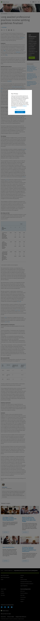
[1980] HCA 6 (12, 89)
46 (25, 149)
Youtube (12, 607)
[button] (1, 30)
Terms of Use (3, 616)
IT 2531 (15, 86)
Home (2, 570)
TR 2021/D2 (18, 52)
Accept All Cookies (20, 112)
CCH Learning (22, 597)
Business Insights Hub (8, 570)
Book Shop (22, 595)
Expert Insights (3, 589)
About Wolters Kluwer (5, 575)
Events (2, 579)
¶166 (6, 54)
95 (17, 301)
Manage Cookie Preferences (20, 109)
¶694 (5, 50)
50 (22, 176)
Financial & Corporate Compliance (26, 583)
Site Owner (3, 595)
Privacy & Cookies (10, 616)
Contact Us (22, 599)
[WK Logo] (5, 610)
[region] (20, 102)
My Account (22, 591)
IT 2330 (20, 86)
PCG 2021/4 (22, 37)
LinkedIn (8, 607)
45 (22, 149)
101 (16, 310)
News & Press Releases (5, 577)
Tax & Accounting (23, 579)
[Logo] (5, 2)
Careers (2, 591)
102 (19, 310)
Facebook (1, 607)
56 (8, 179)
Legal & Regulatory (23, 585)
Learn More (31, 57)
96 (20, 301)
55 (5, 179)
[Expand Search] (31, 2)
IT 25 (18, 86)
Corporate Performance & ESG (26, 581)
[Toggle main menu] (38, 2)
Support (21, 601)
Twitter (5, 607)
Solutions (22, 575)
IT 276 (13, 86)
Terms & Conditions (24, 593)
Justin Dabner (4, 27)
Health (21, 577)
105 (5, 317)
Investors (2, 593)
